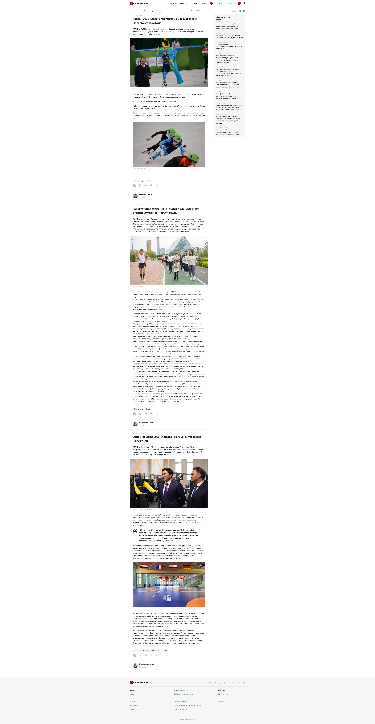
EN (229, 3)
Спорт (149, 181)
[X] (156, 185)
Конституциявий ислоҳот (180, 11)
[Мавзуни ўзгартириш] (213, 3)
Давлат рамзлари (180, 702)
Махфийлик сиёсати (181, 698)
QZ (222, 3)
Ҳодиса (153, 11)
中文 (232, 3)
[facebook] (225, 683)
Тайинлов (145, 11)
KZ (219, 3)
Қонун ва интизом (163, 11)
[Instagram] (134, 185)
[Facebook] (151, 185)
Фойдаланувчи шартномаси (183, 694)
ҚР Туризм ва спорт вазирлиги (146, 651)
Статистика (138, 409)
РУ (225, 3)
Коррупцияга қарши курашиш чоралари (187, 705)
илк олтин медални (185, 115)
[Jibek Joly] (234, 11)
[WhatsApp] (140, 185)
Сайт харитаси (223, 694)
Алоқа (220, 698)
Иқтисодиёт (134, 705)
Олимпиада (139, 181)
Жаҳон (132, 709)
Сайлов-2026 (195, 11)
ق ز (236, 3)
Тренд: (132, 11)
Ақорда (138, 11)
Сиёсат (132, 698)
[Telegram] (145, 185)
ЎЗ (239, 3)
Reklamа (221, 702)
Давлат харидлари (180, 709)
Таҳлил (203, 3)
